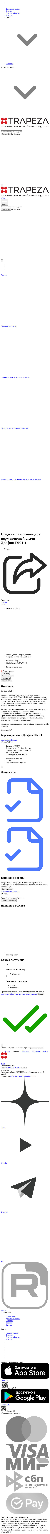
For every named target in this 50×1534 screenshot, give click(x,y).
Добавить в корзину (9, 900)
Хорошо (40, 994)
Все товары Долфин (9, 740)
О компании (10, 1317)
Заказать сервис (12, 1333)
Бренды (9, 11)
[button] (25, 575)
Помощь (9, 15)
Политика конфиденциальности (23, 1076)
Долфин (4, 602)
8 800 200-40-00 (12, 1068)
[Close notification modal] (2, 1045)
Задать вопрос (7, 889)
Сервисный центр (13, 13)
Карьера (9, 1325)
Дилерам (9, 1335)
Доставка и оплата (13, 9)
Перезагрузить (37, 1048)
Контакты (9, 64)
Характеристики (7, 676)
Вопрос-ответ (6, 681)
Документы (6, 678)
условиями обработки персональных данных (19, 994)
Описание (5, 673)
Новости (9, 1323)
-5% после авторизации (10, 891)
